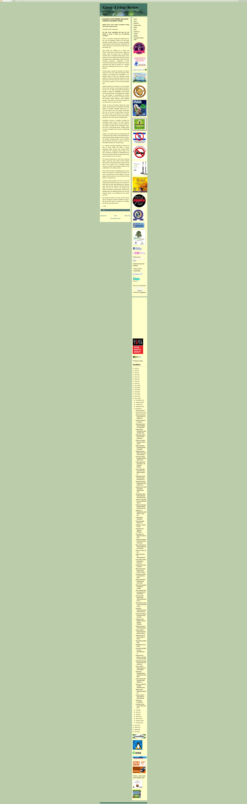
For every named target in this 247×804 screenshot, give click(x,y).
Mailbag (136, 35)
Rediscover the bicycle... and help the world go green (141, 657)
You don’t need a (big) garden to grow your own (140, 696)
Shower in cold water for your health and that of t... (141, 501)
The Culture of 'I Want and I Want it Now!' (141, 535)
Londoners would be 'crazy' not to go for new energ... (141, 541)
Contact (136, 33)
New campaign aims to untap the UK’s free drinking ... (141, 592)
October (138, 404)
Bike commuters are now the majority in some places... (141, 546)
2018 (135, 383)
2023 (135, 372)
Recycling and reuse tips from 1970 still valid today (141, 662)
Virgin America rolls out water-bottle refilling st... (141, 680)
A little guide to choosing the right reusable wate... (141, 431)
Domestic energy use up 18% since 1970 (141, 705)
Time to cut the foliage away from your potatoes (141, 668)
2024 (135, 370)
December (139, 400)
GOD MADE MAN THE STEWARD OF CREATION (140, 425)
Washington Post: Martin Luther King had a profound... (141, 452)
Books (135, 27)
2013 (135, 394)
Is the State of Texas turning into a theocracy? (141, 561)
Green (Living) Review (121, 7)
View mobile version (115, 218)
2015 (135, 389)
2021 (135, 377)
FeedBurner (143, 292)
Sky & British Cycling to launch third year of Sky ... (141, 604)
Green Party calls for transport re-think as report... (141, 615)
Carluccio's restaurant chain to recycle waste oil (141, 610)
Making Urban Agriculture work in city (141, 691)
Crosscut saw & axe (141, 412)
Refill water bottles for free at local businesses (140, 436)
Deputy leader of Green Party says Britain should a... (141, 631)
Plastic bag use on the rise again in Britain (140, 637)
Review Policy (137, 25)
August (138, 408)
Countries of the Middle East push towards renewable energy (115, 20)
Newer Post (104, 215)
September (139, 406)
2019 (135, 381)
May (137, 714)
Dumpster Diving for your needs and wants (141, 575)
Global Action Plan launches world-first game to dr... (140, 477)
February (138, 720)
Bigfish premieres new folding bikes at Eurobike (140, 447)
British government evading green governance (140, 581)
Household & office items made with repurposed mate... (141, 495)
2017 (135, 385)
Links (135, 29)
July (137, 710)
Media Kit (136, 23)
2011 (135, 398)
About (135, 21)
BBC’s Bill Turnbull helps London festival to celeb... (141, 570)
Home (115, 215)
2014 (135, 391)
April (137, 716)
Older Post (127, 215)
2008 (135, 729)
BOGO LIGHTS (138, 268)
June (137, 712)
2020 (135, 379)
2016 (135, 387)
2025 (135, 368)
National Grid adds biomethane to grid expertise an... (141, 483)
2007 (135, 731)
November (139, 402)
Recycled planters (140, 410)
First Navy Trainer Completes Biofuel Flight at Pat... (141, 458)
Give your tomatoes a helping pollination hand (141, 685)
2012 (135, 396)
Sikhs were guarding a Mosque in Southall (141, 586)
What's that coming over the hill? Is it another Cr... (140, 416)
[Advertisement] (139, 317)
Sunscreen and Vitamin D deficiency (139, 530)
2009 (135, 727)
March (137, 718)
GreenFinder (137, 270)
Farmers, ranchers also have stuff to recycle (140, 442)
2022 (135, 374)
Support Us (137, 31)
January (138, 722)
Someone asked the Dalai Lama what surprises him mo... (141, 506)
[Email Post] (103, 210)
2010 (135, 725)
